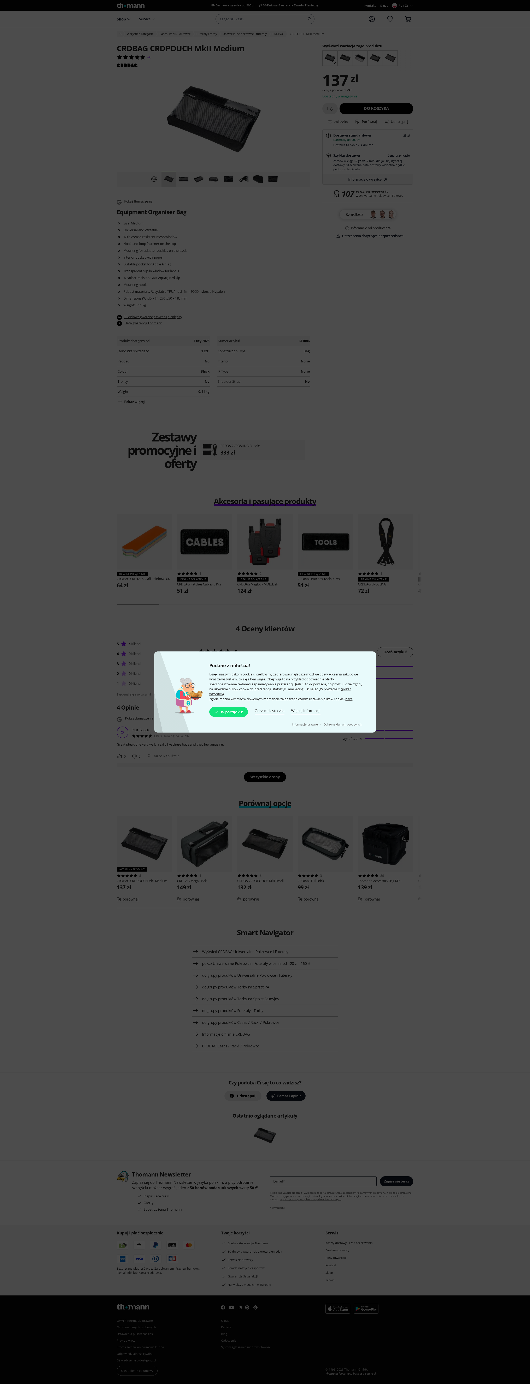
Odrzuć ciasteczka (270, 710)
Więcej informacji (305, 710)
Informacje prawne (305, 724)
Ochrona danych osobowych (343, 724)
